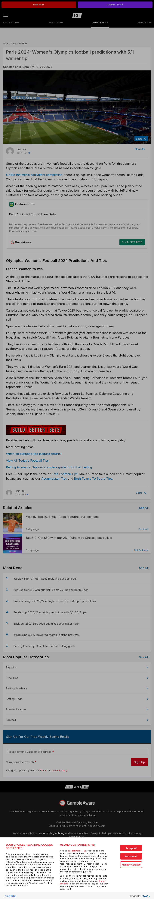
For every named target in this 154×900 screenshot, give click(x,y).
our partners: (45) (77, 850)
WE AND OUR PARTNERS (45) (77, 844)
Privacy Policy (10, 896)
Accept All (131, 848)
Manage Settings (131, 864)
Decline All (131, 856)
